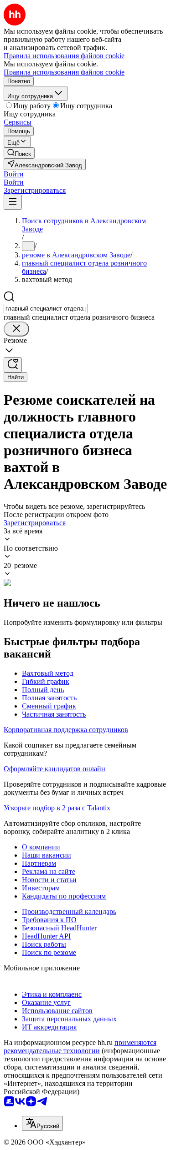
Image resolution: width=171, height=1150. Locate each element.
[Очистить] (16, 328)
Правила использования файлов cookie (64, 72)
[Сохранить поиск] (13, 364)
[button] (14, 174)
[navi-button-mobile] (13, 202)
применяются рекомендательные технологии (80, 1047)
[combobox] (46, 308)
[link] (19, 153)
